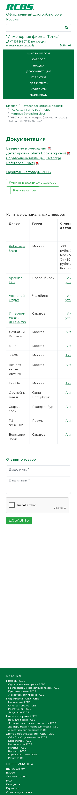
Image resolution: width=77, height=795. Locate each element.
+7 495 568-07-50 (20, 41)
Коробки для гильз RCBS (22, 754)
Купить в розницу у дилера (32, 182)
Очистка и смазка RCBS (22, 705)
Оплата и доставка (19, 792)
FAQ (9, 780)
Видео (38, 65)
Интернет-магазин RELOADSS (17, 318)
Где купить (39, 83)
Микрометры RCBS (19, 702)
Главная (11, 105)
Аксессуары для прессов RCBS (26, 694)
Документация (38, 71)
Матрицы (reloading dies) (28, 113)
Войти (64, 45)
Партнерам (38, 95)
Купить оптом (25, 190)
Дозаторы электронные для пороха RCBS (32, 723)
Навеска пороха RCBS (21, 716)
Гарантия (38, 77)
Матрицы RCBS (17, 747)
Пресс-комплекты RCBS (22, 691)
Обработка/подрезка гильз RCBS (27, 737)
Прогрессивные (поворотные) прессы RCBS (33, 687)
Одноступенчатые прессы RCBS (26, 684)
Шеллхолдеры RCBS (20, 744)
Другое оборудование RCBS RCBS (30, 733)
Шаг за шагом (38, 53)
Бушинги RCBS (17, 751)
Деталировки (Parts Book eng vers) (36, 153)
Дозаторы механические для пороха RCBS (33, 726)
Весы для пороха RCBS (21, 719)
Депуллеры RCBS (18, 712)
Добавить (19, 520)
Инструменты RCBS (19, 708)
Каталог (38, 59)
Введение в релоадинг (26, 148)
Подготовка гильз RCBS (22, 698)
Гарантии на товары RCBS (28, 172)
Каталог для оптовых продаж (42, 105)
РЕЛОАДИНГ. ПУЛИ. (24, 109)
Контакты (39, 89)
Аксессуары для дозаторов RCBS (27, 730)
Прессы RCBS (15, 680)
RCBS (46, 109)
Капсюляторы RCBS (19, 740)
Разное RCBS (15, 758)
